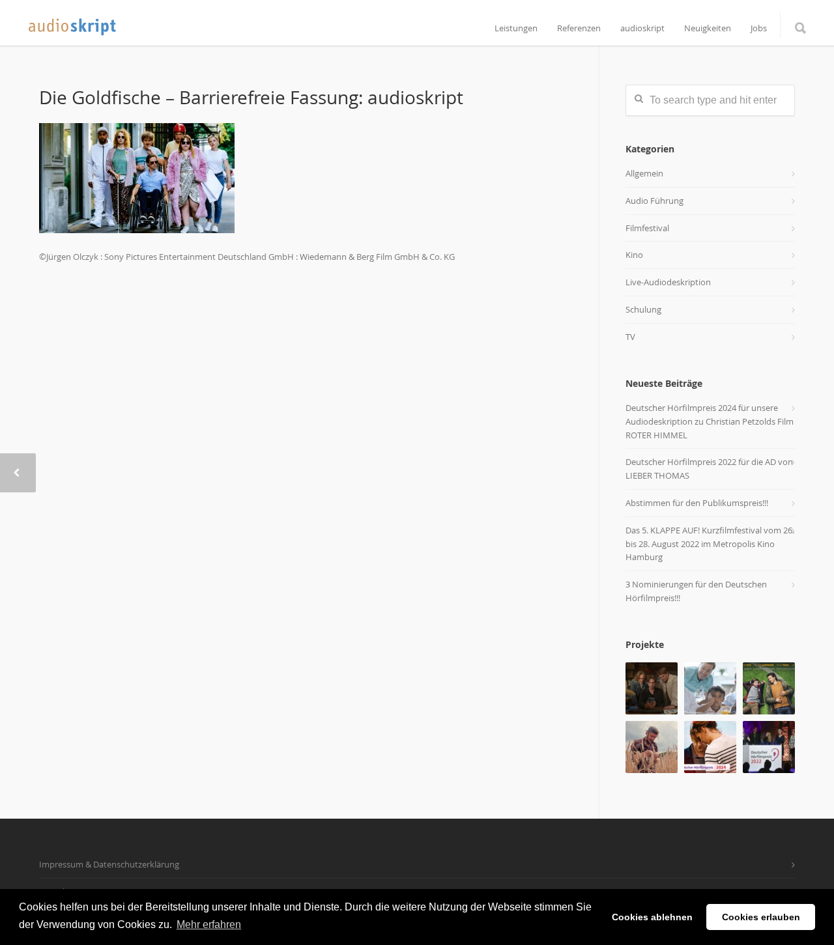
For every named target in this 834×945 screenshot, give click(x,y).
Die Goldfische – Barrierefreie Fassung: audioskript (251, 97)
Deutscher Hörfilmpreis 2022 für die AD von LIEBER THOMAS (709, 468)
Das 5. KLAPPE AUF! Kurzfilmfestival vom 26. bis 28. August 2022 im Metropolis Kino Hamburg (710, 543)
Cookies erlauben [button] (761, 917)
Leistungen (516, 28)
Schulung (643, 309)
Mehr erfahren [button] (209, 924)
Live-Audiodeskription (668, 282)
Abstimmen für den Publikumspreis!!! (697, 503)
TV (630, 337)
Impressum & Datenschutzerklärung (109, 864)
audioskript (642, 28)
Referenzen (579, 28)
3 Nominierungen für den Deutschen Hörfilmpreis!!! (696, 591)
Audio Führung (654, 200)
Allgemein (644, 173)
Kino (634, 255)
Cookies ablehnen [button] (652, 917)
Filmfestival (647, 228)
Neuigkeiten (707, 28)
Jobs (759, 28)
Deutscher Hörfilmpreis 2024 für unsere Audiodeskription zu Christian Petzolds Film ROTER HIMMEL (710, 421)
